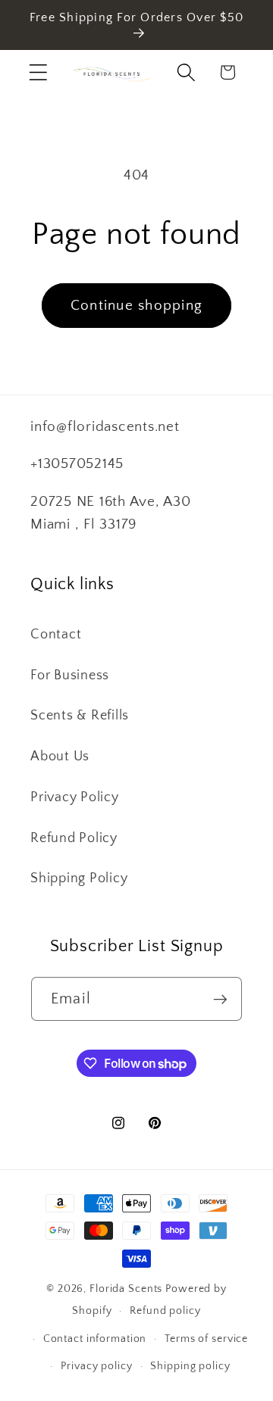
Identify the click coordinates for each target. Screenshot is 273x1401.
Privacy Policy (74, 797)
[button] (38, 72)
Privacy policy (96, 1366)
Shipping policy (190, 1366)
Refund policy (165, 1311)
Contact (55, 634)
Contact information (95, 1339)
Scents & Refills (79, 715)
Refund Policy (74, 838)
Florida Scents (125, 1289)
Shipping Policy (78, 878)
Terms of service (206, 1339)
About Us (59, 756)
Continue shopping (136, 306)
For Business (69, 675)
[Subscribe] (220, 999)
